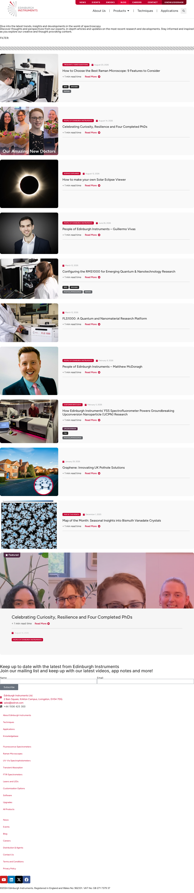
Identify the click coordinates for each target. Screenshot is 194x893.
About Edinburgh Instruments (17, 715)
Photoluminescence (72, 292)
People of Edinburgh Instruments (78, 121)
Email (100, 678)
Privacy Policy (9, 868)
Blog (123, 2)
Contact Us (8, 854)
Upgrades (7, 802)
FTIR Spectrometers (12, 774)
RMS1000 (74, 87)
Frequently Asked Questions (76, 65)
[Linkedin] (11, 879)
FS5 (65, 433)
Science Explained (71, 173)
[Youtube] (4, 879)
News (83, 2)
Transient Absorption (13, 767)
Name (3, 678)
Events (96, 2)
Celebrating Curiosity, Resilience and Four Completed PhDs (72, 617)
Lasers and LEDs (10, 781)
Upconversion (70, 429)
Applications (9, 729)
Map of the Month (71, 514)
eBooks (110, 2)
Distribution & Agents (13, 847)
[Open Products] (128, 10)
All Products (8, 809)
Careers (137, 2)
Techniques (8, 722)
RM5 (65, 87)
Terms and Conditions (13, 861)
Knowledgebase (10, 736)
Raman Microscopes (12, 753)
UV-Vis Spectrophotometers (17, 760)
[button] (183, 11)
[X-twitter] (19, 879)
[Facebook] (26, 879)
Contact (153, 2)
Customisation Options (14, 788)
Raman (67, 91)
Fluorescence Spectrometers (17, 746)
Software (7, 795)
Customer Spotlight (72, 405)
